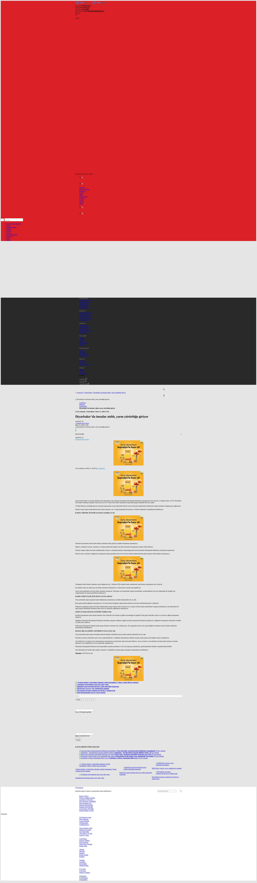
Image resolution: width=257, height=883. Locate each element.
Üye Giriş (82, 361)
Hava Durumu (83, 302)
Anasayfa (80, 392)
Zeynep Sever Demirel (13, 224)
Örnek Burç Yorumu (85, 331)
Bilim (81, 195)
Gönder (78, 699)
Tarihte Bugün (83, 356)
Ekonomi (82, 191)
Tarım (8, 238)
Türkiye (8, 231)
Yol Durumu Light (85, 300)
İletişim (81, 370)
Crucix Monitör (84, 304)
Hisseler (81, 341)
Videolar (82, 381)
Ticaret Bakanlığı (11, 234)
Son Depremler (84, 316)
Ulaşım (8, 229)
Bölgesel (82, 404)
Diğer (81, 204)
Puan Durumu (83, 329)
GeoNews (82, 403)
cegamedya (101, 468)
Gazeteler (82, 352)
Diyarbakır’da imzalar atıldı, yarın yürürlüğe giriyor (109, 392)
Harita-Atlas (83, 332)
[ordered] (88, 700)
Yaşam (81, 193)
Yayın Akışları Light (85, 313)
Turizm (8, 233)
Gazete (81, 200)
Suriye (8, 240)
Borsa (83, 796)
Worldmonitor (83, 306)
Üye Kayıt (82, 363)
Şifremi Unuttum (84, 364)
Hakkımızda (83, 373)
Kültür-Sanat (83, 196)
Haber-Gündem (84, 189)
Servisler (82, 187)
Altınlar (81, 338)
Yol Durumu (86, 809)
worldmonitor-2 (84, 307)
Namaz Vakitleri (84, 327)
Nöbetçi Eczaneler (85, 314)
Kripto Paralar (83, 343)
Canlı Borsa (83, 325)
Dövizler (82, 339)
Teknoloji (9, 236)
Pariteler (82, 345)
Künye (81, 371)
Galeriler (82, 379)
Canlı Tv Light (84, 320)
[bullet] (90, 700)
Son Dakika (83, 354)
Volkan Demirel (11, 227)
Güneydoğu (88, 392)
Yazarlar (82, 198)
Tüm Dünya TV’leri (85, 318)
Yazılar (81, 202)
